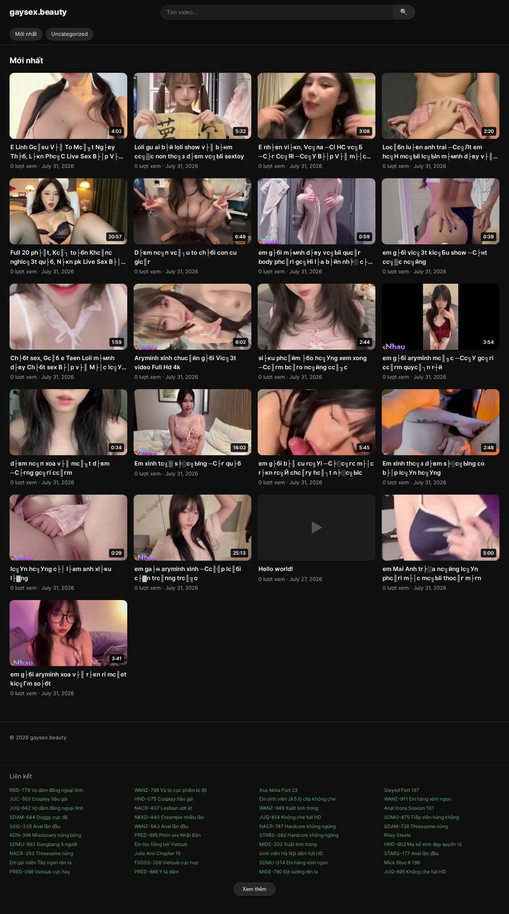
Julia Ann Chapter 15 (157, 853)
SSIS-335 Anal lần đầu (35, 826)
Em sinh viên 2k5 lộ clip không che (297, 799)
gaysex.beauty (38, 12)
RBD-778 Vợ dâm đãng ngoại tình (46, 790)
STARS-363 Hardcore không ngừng (298, 835)
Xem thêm (254, 889)
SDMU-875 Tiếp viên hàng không (421, 817)
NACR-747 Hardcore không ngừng (297, 826)
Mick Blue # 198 (402, 862)
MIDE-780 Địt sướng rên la (288, 872)
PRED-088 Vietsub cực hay (40, 872)
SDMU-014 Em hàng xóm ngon (293, 862)
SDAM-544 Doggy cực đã (39, 817)
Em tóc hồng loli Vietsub (160, 844)
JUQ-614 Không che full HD (290, 817)
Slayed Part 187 (401, 790)
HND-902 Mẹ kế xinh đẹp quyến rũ (423, 844)
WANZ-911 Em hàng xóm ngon (417, 799)
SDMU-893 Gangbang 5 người (43, 844)
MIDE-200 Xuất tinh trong (288, 844)
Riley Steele (397, 835)
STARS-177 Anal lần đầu (411, 853)
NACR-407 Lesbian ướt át (163, 808)
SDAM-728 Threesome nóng (416, 826)
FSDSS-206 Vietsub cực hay (166, 862)
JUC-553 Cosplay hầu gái (39, 799)
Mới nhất (26, 34)
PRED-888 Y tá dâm (156, 872)
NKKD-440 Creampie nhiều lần (169, 817)
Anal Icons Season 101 (409, 808)
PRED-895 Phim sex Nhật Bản (167, 835)
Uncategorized (69, 34)
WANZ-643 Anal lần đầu (161, 826)
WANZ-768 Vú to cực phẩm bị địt (170, 790)
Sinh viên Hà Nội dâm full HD (291, 853)
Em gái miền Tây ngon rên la (41, 862)
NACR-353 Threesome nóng (41, 853)
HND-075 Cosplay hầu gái (163, 799)
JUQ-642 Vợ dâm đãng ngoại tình (47, 808)
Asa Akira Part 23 (278, 790)
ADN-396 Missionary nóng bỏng (45, 835)
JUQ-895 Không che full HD (415, 872)
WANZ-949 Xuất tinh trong (288, 808)
